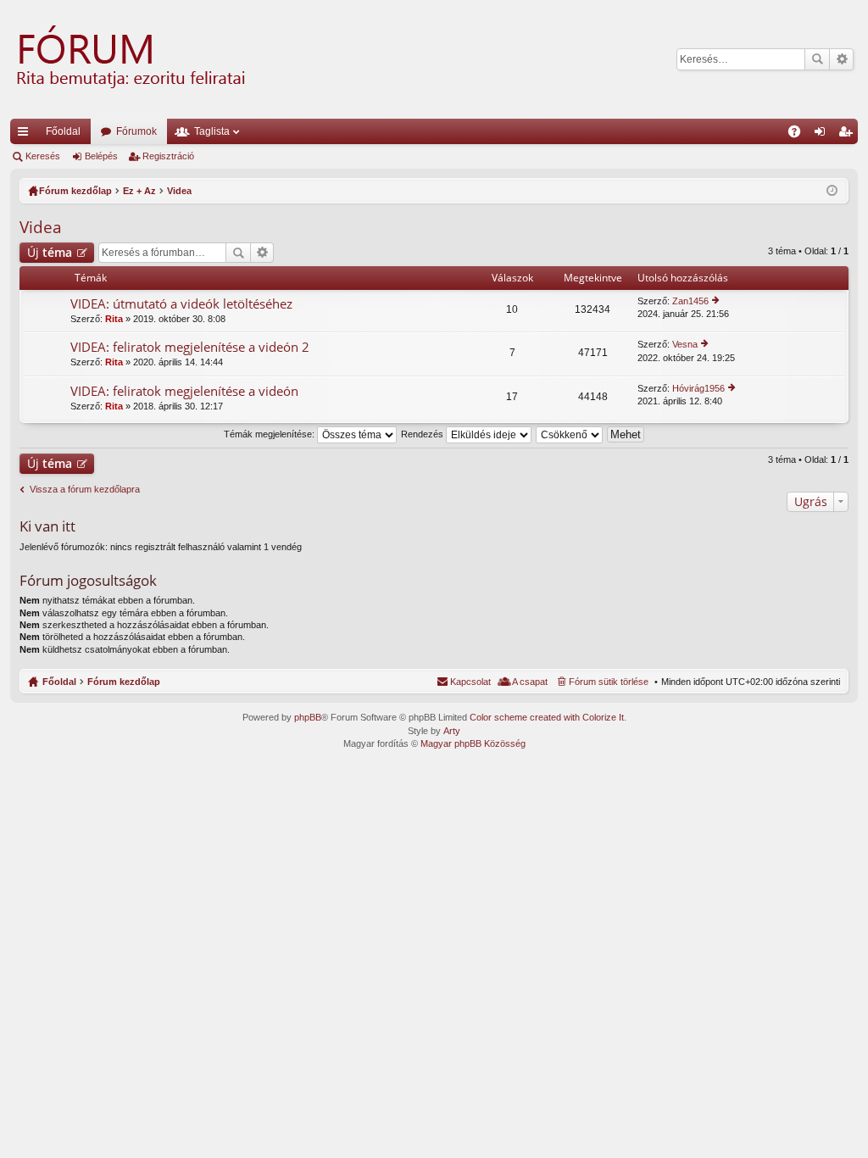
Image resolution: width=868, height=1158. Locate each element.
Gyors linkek (26, 134)
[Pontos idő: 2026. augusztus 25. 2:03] (831, 191)
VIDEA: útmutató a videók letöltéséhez (181, 304)
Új (49, 252)
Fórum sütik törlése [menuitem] (608, 681)
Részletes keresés (841, 59)
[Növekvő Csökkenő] (570, 434)
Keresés (817, 59)
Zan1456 (690, 301)
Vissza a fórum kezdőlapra (85, 489)
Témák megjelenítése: (270, 434)
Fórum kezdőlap (123, 681)
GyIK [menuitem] (800, 134)
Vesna (685, 344)
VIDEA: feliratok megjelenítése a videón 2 (189, 347)
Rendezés (423, 434)
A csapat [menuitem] (530, 681)
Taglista (212, 131)
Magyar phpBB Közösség (473, 743)
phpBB (307, 717)
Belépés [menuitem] (823, 134)
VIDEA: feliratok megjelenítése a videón (184, 391)
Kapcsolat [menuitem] (470, 681)
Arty (451, 731)
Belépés (101, 156)
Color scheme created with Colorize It (547, 717)
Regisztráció (168, 156)
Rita (114, 319)
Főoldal (63, 131)
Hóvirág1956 (698, 388)
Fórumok (136, 131)
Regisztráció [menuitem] (848, 134)
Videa (40, 227)
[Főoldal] (129, 59)
